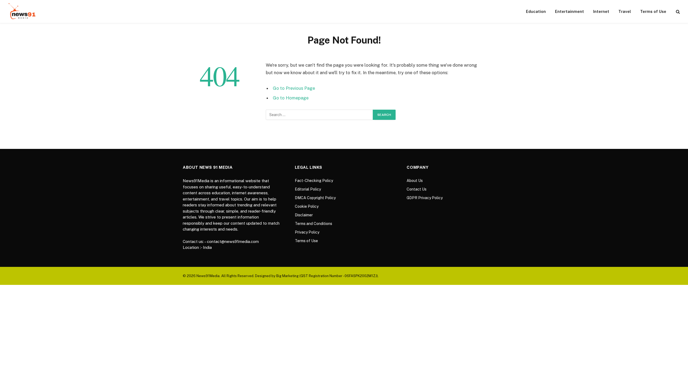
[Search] (677, 11)
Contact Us (417, 189)
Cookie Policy (306, 206)
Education (536, 11)
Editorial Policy (308, 189)
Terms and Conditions (313, 223)
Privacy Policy (307, 232)
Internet (601, 11)
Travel (624, 11)
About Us (415, 180)
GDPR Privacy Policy (425, 198)
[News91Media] (22, 11)
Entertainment (569, 11)
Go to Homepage (291, 98)
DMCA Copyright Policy (315, 198)
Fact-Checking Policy (314, 180)
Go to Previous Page (294, 88)
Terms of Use (653, 11)
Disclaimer (304, 215)
